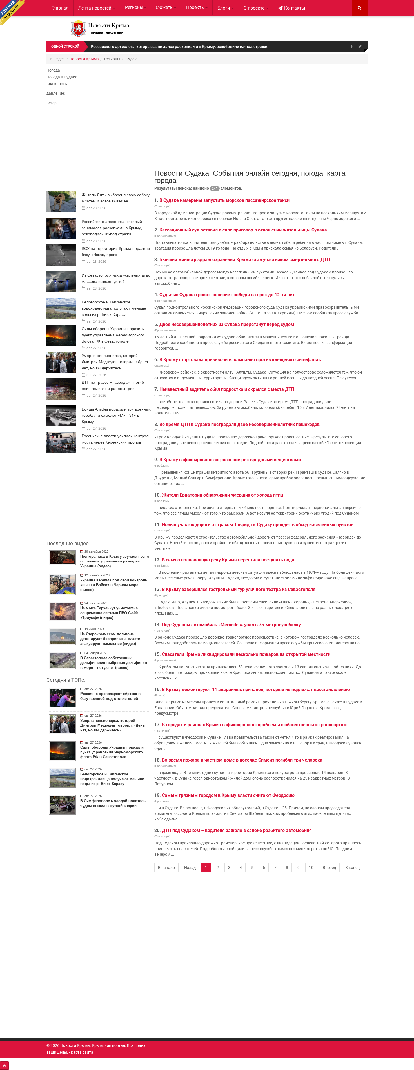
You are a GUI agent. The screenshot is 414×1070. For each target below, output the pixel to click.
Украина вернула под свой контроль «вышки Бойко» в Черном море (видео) (113, 585)
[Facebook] (351, 46)
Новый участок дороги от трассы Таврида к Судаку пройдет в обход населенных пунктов (257, 524)
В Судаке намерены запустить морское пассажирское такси (224, 200)
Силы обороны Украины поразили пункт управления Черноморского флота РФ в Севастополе (113, 335)
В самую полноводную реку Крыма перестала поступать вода (228, 559)
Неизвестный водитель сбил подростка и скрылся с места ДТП (226, 389)
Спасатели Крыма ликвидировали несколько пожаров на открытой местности (246, 654)
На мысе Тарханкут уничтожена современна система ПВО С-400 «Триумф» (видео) (109, 613)
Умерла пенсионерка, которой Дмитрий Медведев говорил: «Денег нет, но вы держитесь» (115, 361)
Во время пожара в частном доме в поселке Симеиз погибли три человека (242, 760)
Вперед (329, 867)
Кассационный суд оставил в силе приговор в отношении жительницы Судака (243, 230)
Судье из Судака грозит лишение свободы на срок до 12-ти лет (227, 294)
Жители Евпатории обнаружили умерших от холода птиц (222, 495)
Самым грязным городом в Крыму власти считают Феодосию (228, 795)
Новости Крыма (84, 59)
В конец (352, 867)
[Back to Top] (4, 1065)
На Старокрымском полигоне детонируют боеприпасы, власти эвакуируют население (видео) (110, 639)
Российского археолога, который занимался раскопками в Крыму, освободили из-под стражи (112, 228)
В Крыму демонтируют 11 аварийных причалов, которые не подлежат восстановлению (256, 689)
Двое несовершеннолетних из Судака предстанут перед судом (226, 324)
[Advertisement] (99, 150)
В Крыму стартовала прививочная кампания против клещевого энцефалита (241, 359)
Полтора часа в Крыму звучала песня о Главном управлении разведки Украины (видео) (114, 561)
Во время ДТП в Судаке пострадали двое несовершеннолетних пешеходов (239, 424)
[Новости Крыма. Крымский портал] (99, 28)
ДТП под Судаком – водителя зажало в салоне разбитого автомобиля (237, 830)
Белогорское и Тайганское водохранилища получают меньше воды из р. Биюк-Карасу (114, 308)
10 (311, 867)
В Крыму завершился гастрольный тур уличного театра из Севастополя (238, 589)
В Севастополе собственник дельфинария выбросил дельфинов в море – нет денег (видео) (113, 663)
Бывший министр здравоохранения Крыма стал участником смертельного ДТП (244, 259)
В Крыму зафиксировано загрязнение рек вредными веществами (230, 459)
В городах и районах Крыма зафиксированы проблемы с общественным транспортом (254, 724)
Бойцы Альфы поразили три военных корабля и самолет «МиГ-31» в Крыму (116, 415)
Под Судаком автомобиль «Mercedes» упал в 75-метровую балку (231, 624)
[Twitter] (360, 46)
